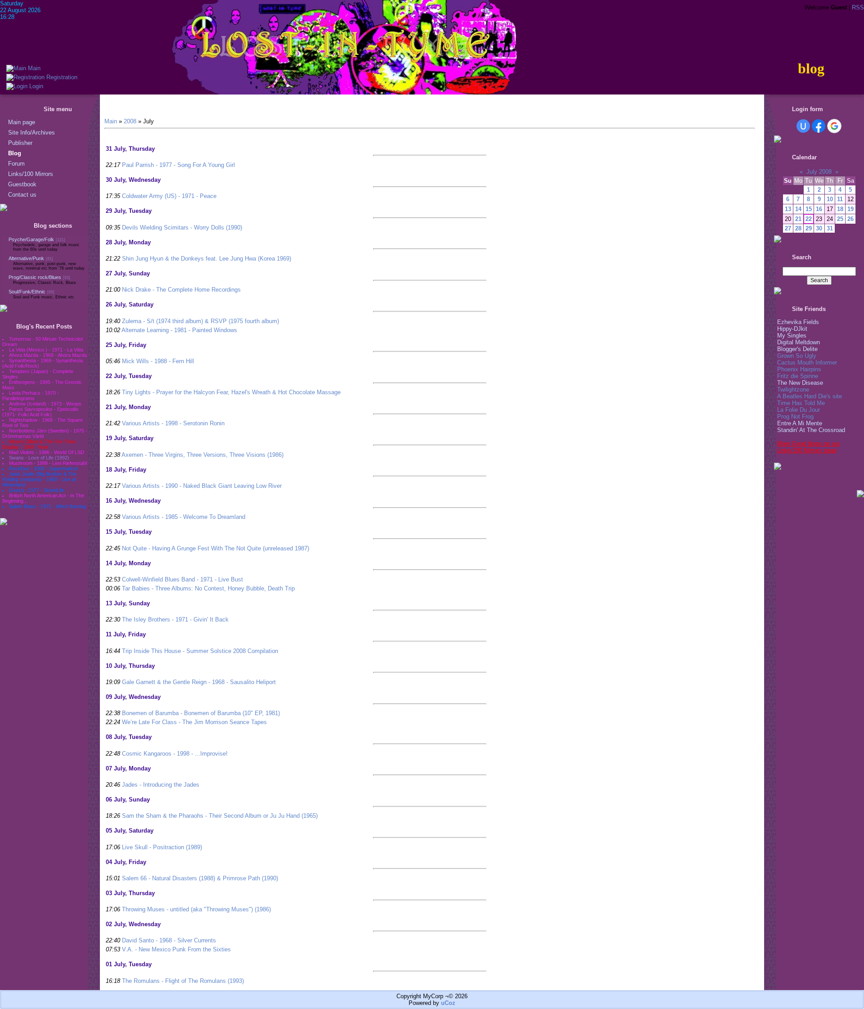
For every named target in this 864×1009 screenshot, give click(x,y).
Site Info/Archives (31, 132)
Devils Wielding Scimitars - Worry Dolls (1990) (182, 227)
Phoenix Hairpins (799, 369)
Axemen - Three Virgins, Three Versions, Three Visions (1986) (203, 454)
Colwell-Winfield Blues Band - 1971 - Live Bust (182, 579)
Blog (14, 153)
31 (830, 228)
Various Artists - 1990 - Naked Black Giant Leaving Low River (202, 485)
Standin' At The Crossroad (811, 430)
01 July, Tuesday (129, 964)
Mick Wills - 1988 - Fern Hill (158, 361)
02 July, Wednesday (133, 924)
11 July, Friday (126, 634)
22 (809, 219)
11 (840, 199)
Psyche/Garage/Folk (31, 239)
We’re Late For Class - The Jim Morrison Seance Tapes (194, 722)
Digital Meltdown (798, 342)
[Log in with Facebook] (818, 126)
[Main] (16, 68)
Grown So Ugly (796, 355)
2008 (130, 121)
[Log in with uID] (803, 126)
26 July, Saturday (129, 304)
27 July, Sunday (128, 273)
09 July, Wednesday (133, 697)
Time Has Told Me (801, 403)
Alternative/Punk (26, 258)
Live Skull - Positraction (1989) (162, 847)
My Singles (791, 335)
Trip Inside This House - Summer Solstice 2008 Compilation (200, 651)
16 (819, 209)
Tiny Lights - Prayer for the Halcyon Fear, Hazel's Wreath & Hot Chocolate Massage (231, 392)
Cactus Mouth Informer (807, 362)
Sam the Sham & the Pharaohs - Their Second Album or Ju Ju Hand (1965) (220, 815)
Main (33, 68)
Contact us (22, 194)
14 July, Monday (128, 563)
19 (850, 209)
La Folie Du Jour (798, 409)
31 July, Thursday (130, 148)
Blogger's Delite (797, 349)
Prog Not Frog (795, 416)
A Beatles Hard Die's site (809, 396)
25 (840, 219)
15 (809, 209)
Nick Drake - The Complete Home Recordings (181, 289)
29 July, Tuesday (129, 210)
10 (830, 199)
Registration (61, 77)
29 (809, 228)
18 (840, 209)
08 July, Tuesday (129, 737)
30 (819, 228)
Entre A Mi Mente (799, 423)
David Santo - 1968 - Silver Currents (169, 940)
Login (35, 86)
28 (798, 228)
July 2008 (819, 171)
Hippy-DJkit (792, 328)
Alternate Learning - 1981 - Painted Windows (179, 330)
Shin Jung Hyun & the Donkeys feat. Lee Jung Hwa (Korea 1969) (206, 258)
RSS (858, 7)
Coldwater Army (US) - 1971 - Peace (169, 196)
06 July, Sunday (128, 799)
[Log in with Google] (834, 126)
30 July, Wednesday (133, 179)
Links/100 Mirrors (30, 174)
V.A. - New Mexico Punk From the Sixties (176, 949)
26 (850, 219)
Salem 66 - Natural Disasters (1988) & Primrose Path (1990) (200, 878)
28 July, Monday (128, 242)
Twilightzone (793, 389)
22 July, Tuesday (129, 376)
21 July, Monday (128, 407)
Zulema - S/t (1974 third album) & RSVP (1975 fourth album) (200, 321)
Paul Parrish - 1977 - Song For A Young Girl (178, 165)
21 (798, 219)
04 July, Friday (126, 862)
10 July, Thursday (130, 665)
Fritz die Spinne (797, 376)
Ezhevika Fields (798, 322)
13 (788, 209)
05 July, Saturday (129, 830)
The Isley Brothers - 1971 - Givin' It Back (175, 619)
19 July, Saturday (129, 438)
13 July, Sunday (128, 603)
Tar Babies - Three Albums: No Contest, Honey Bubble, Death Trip (208, 588)
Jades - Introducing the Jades (160, 784)
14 (798, 209)
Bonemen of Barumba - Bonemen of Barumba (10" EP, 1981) (201, 713)
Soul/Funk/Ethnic (27, 291)
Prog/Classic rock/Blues (35, 277)
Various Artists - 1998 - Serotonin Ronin (173, 423)
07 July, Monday (128, 768)
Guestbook (22, 184)
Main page (21, 122)
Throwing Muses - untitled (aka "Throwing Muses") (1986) (196, 909)
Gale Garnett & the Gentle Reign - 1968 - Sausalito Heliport (199, 682)
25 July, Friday (126, 345)
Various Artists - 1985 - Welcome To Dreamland (183, 517)
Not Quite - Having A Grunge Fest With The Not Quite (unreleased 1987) (215, 548)
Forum (16, 163)
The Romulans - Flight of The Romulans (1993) (183, 980)
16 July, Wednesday (133, 500)
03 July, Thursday (130, 893)
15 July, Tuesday (129, 531)
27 (788, 228)
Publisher (20, 143)
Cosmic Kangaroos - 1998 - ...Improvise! (175, 753)
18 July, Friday (126, 469)
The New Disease (800, 382)
